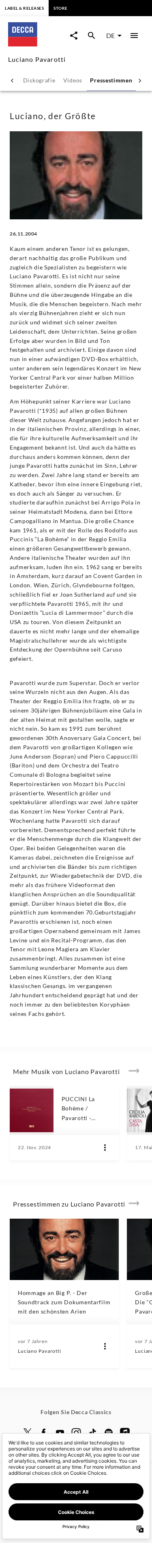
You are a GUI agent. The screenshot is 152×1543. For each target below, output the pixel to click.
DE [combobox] (110, 35)
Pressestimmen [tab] (111, 80)
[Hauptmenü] (134, 35)
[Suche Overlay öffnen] (91, 35)
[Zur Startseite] (37, 44)
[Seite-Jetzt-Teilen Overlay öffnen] (74, 35)
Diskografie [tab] (39, 80)
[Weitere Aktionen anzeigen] (105, 1147)
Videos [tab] (72, 80)
